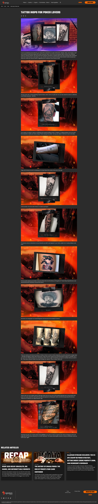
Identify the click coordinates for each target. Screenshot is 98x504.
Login (80, 2)
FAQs (68, 491)
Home (2, 6)
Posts (5, 6)
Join (88, 2)
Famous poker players (26, 280)
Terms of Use (67, 492)
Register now (90, 492)
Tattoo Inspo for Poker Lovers (14, 6)
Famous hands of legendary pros (38, 58)
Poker (8, 6)
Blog (68, 452)
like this (25, 436)
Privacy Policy (77, 491)
